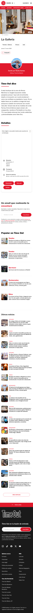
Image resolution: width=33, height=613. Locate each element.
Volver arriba (18, 505)
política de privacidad (10, 220)
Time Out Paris (5, 598)
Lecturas (21, 556)
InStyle (20, 565)
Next (30, 21)
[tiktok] (7, 546)
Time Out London (6, 592)
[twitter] (16, 546)
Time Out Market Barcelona (6, 588)
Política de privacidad (7, 565)
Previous (2, 21)
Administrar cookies (7, 574)
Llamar (7, 187)
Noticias (3, 7)
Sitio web (19, 183)
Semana (21, 559)
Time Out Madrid (6, 581)
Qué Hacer (9, 7)
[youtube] (20, 546)
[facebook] (11, 546)
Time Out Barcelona (7, 584)
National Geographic (24, 568)
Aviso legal (4, 562)
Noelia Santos (20, 71)
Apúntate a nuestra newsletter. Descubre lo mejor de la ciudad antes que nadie (15, 210)
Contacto (4, 556)
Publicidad (4, 559)
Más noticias (16, 495)
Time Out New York (7, 595)
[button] (30, 131)
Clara (20, 571)
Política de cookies (6, 568)
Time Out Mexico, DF (7, 601)
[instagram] (3, 546)
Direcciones (9, 183)
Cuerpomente (22, 574)
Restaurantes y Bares (18, 7)
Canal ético (5, 571)
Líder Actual (22, 577)
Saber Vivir (21, 580)
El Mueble (21, 562)
